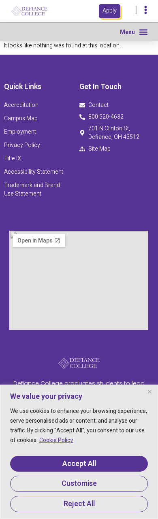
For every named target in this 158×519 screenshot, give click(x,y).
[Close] (149, 391)
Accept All (79, 463)
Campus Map (21, 118)
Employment (20, 132)
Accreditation (21, 105)
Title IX (12, 158)
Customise (79, 483)
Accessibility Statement (34, 172)
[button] (143, 31)
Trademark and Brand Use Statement (32, 189)
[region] (79, 452)
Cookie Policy (56, 440)
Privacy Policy (22, 145)
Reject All (79, 503)
